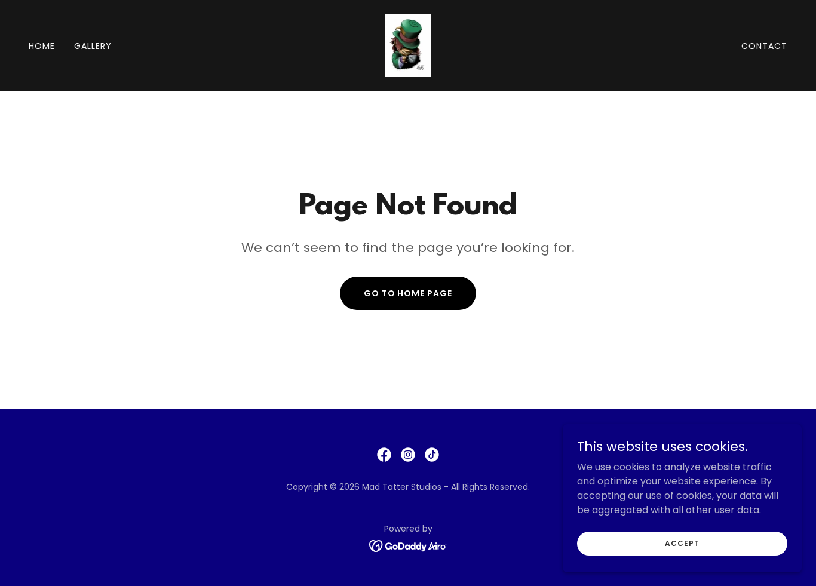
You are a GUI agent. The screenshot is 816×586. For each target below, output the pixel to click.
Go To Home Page (408, 293)
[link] (408, 45)
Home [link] (42, 46)
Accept (682, 543)
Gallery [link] (93, 46)
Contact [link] (764, 46)
